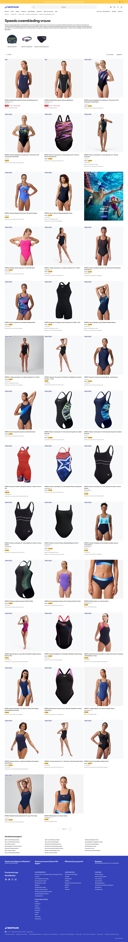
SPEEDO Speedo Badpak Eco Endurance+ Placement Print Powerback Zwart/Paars (101, 101)
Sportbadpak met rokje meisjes (13, 846)
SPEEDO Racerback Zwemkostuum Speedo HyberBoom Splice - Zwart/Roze (63, 709)
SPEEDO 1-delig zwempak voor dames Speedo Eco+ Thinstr (62, 268)
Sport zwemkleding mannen (12, 842)
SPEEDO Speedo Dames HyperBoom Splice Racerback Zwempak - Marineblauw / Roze (103, 654)
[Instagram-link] (12, 879)
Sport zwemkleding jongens (12, 852)
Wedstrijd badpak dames (92, 839)
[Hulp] (114, 7)
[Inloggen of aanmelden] (118, 7)
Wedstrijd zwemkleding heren (53, 844)
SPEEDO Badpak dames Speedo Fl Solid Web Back (20, 268)
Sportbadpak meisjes (90, 846)
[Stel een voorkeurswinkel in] (111, 7)
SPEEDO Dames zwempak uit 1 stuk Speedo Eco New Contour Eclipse (102, 487)
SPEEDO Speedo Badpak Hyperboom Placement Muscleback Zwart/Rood (102, 268)
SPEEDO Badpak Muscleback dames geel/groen (58, 100)
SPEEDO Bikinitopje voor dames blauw (55, 816)
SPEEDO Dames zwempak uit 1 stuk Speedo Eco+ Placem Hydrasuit (101, 155)
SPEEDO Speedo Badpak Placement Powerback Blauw (21, 213)
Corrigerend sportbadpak (92, 844)
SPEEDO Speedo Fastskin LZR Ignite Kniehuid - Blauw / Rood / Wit (23, 487)
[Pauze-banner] (120, 2)
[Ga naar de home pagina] (12, 7)
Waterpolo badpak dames (12, 848)
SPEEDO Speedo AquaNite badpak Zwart (96, 761)
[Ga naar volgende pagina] (70, 829)
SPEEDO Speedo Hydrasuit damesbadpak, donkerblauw (101, 377)
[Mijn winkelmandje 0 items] (121, 7)
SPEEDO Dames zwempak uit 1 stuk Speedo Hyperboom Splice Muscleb (63, 432)
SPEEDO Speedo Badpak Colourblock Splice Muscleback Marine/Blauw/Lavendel (22, 709)
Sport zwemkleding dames (12, 839)
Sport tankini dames (10, 850)
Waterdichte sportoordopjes (92, 850)
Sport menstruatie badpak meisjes (54, 848)
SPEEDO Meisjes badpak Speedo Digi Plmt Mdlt (19, 601)
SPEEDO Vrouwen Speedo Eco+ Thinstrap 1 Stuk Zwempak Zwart (63, 761)
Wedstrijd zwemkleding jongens (53, 846)
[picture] (24, 78)
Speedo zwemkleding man (42, 46)
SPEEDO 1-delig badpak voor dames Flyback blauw (99, 708)
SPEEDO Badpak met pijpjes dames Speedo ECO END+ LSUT (62, 322)
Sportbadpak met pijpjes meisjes (94, 842)
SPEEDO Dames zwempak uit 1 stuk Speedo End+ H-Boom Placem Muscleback (61, 155)
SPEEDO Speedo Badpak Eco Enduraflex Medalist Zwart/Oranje (63, 654)
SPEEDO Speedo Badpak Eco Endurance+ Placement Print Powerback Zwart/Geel (22, 155)
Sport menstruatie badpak (52, 842)
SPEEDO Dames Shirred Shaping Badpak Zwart (58, 213)
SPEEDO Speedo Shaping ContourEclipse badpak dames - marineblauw (101, 543)
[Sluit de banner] (122, 2)
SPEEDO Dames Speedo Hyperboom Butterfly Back (20, 432)
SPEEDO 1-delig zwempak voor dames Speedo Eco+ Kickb (22, 377)
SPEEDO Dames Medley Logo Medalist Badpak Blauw (100, 322)
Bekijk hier (103, 216)
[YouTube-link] (9, 879)
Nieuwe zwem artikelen (51, 852)
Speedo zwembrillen (26, 46)
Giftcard (120, 11)
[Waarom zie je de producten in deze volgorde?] (107, 54)
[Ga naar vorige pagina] (58, 829)
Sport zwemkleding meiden (52, 839)
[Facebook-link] (6, 879)
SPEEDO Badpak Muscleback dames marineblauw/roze (21, 100)
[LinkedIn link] (16, 879)
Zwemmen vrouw (89, 848)
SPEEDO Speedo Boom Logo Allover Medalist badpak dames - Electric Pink (23, 654)
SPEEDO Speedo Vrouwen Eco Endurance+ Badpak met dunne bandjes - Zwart (63, 378)
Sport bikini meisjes (10, 844)
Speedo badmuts (12, 46)
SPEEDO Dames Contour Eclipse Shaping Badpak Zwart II (61, 543)
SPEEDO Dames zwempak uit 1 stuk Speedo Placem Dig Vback (63, 486)
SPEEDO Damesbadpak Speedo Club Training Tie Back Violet (62, 601)
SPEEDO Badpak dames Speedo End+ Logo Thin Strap (21, 816)
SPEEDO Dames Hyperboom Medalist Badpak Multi (20, 322)
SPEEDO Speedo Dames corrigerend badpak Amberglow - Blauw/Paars (22, 762)
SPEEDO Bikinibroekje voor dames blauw (96, 601)
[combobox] (120, 54)
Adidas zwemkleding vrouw (52, 850)
